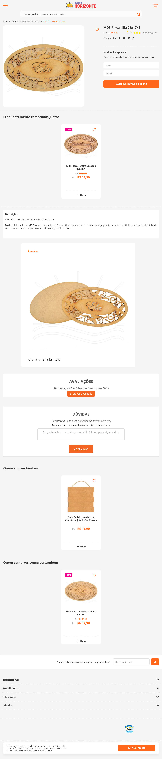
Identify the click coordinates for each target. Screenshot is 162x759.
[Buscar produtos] (138, 14)
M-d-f (114, 32)
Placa (37, 21)
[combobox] (81, 14)
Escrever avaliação (81, 393)
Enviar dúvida (81, 449)
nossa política (19, 750)
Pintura (14, 21)
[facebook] (119, 38)
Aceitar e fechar (136, 748)
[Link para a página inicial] (5, 21)
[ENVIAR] (131, 84)
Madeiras (26, 21)
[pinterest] (129, 38)
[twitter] (124, 38)
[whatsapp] (133, 38)
